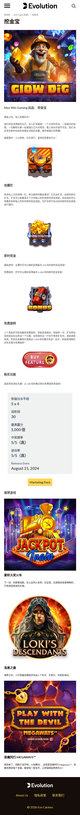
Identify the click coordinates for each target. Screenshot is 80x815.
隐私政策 (40, 795)
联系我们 (58, 795)
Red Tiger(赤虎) (21, 15)
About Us (22, 795)
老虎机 (7, 15)
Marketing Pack (40, 482)
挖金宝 (35, 15)
